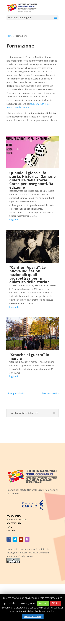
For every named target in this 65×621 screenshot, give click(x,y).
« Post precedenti (15, 393)
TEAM (9, 526)
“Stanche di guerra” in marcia (29, 356)
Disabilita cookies (32, 616)
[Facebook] (8, 539)
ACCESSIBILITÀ (13, 523)
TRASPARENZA (13, 516)
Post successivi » (50, 393)
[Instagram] (27, 539)
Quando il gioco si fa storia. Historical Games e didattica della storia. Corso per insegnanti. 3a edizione (32, 180)
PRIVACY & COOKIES (16, 519)
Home (9, 35)
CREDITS (10, 530)
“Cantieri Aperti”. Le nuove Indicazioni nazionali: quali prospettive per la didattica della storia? (29, 274)
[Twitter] (15, 539)
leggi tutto (14, 219)
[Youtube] (21, 539)
